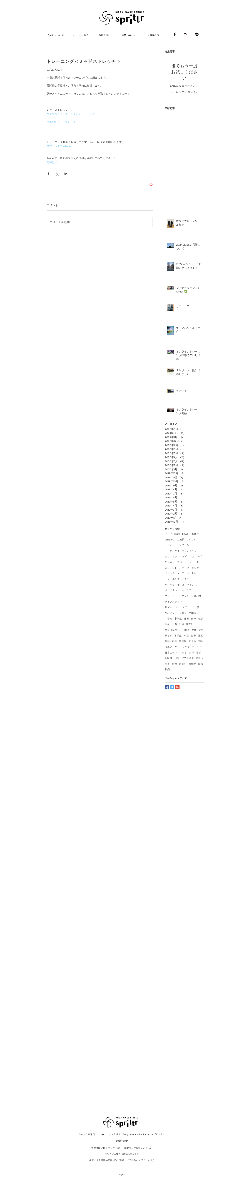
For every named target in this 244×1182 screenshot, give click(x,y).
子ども (168, 635)
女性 (193, 630)
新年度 (182, 641)
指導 (193, 635)
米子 (167, 664)
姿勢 (201, 630)
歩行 (191, 652)
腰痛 (200, 664)
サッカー (170, 562)
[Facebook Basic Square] (167, 687)
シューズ (194, 562)
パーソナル (171, 590)
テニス (185, 573)
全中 (167, 624)
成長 (186, 635)
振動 (200, 635)
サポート (182, 562)
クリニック (171, 556)
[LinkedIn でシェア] (66, 174)
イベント (170, 545)
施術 (200, 641)
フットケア (185, 590)
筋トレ (200, 658)
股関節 (192, 664)
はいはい (191, 539)
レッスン (182, 613)
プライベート (172, 596)
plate (177, 534)
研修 (176, 658)
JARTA (168, 534)
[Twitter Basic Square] (172, 687)
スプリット (171, 568)
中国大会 (194, 613)
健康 (200, 618)
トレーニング (172, 579)
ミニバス (196, 596)
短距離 (168, 658)
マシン (185, 596)
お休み (195, 534)
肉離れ (182, 664)
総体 (174, 664)
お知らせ (170, 539)
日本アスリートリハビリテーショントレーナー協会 (184, 647)
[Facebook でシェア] (48, 174)
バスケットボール (175, 585)
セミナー (196, 568)
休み (193, 618)
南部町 (190, 624)
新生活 (192, 641)
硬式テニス (187, 658)
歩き (184, 652)
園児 (186, 630)
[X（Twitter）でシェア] (57, 174)
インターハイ (172, 551)
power (185, 534)
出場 (174, 624)
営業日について (173, 630)
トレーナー (197, 573)
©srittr (122, 1112)
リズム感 (194, 607)
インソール (183, 545)
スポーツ (184, 568)
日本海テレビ (172, 652)
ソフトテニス (172, 573)
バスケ (185, 579)
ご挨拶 (180, 539)
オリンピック (189, 551)
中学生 (178, 618)
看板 (198, 652)
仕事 (186, 618)
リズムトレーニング (176, 607)
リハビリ (170, 613)
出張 (181, 624)
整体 (167, 641)
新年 (174, 641)
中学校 (168, 618)
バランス (192, 585)
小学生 (178, 635)
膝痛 (167, 669)
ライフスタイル (173, 601)
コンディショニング (190, 556)
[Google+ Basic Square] (177, 687)
